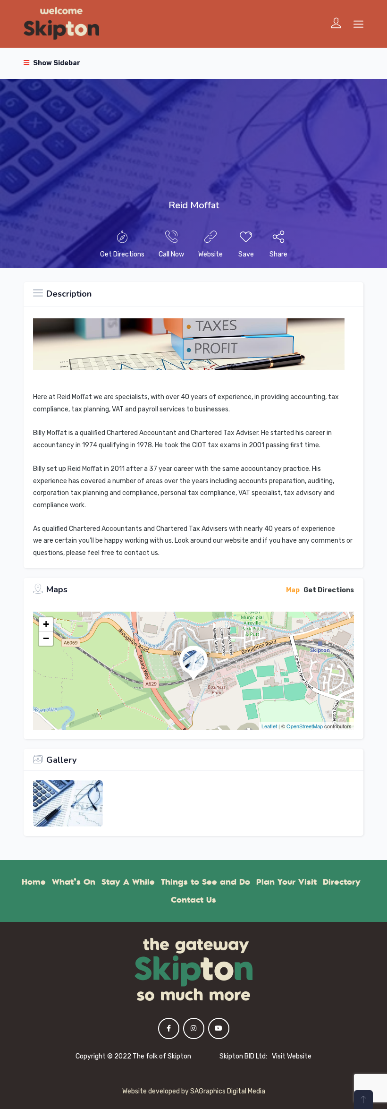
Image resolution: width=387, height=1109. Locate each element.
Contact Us (193, 899)
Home (34, 881)
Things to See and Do (205, 881)
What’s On (73, 881)
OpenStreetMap (304, 726)
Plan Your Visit (286, 881)
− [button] (46, 638)
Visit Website (291, 1056)
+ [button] (46, 624)
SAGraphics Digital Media (227, 1091)
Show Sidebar (56, 63)
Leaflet (269, 726)
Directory (342, 881)
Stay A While (128, 881)
